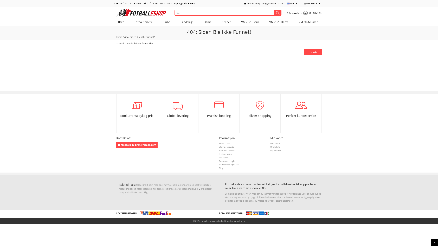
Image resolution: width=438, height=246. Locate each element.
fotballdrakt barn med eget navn (152, 184)
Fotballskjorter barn (151, 188)
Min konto (311, 3)
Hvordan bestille (227, 150)
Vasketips (223, 157)
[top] (434, 242)
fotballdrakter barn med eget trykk (187, 184)
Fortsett (313, 52)
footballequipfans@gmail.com (261, 3)
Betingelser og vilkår (229, 164)
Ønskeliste (275, 146)
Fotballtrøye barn (171, 188)
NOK (292, 3)
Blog (221, 168)
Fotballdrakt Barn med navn (231, 221)
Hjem (119, 37)
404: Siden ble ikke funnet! (139, 37)
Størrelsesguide (226, 146)
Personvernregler (227, 161)
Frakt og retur (225, 154)
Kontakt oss (224, 143)
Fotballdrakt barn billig (136, 192)
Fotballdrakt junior (189, 188)
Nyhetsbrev (275, 150)
